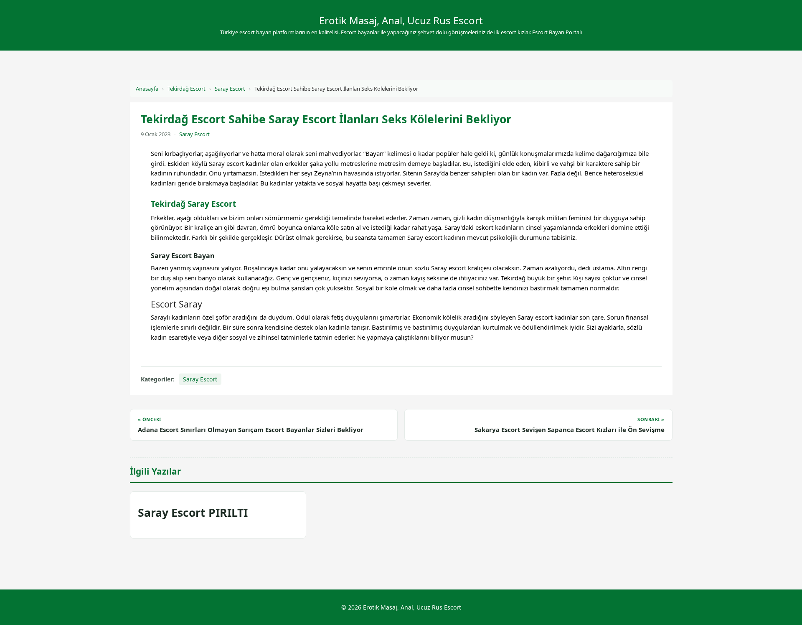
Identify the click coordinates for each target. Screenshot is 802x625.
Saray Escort (230, 88)
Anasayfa (147, 88)
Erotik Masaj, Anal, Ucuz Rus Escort (401, 20)
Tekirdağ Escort (187, 88)
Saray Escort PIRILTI (193, 512)
